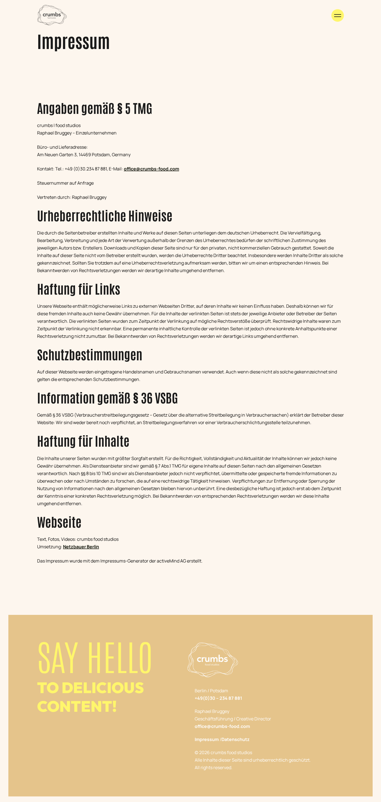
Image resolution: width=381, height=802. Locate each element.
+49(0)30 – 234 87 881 (218, 698)
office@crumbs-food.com (151, 169)
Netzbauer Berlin (81, 547)
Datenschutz (235, 739)
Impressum (207, 739)
